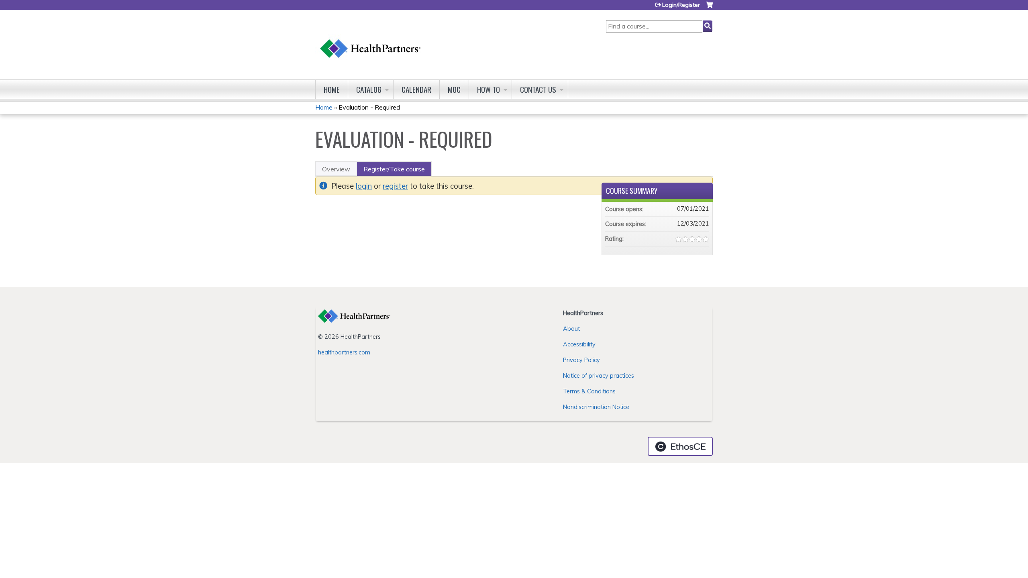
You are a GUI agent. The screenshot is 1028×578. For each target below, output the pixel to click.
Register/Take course (394, 169)
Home (332, 89)
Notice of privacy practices (598, 375)
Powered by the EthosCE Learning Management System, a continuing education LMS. (680, 446)
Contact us (538, 89)
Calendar (416, 89)
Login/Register (681, 5)
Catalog (368, 89)
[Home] (370, 40)
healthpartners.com (344, 352)
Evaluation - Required (369, 107)
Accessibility (579, 344)
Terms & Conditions (589, 391)
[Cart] (709, 8)
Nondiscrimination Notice (596, 407)
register (395, 186)
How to (488, 89)
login (364, 186)
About (571, 328)
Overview (336, 169)
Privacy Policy (581, 360)
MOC (454, 89)
